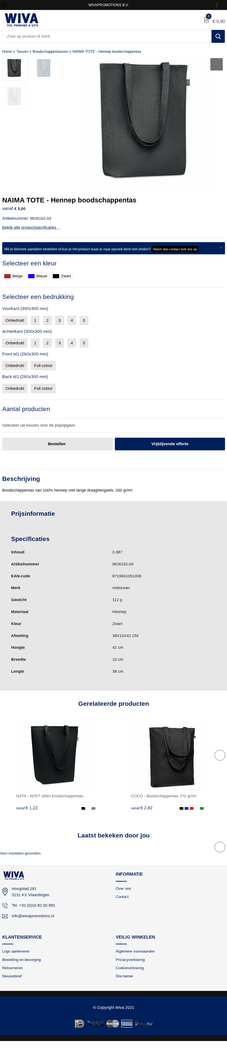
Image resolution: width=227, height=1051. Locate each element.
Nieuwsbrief (12, 976)
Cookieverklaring (130, 968)
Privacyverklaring (130, 959)
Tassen (22, 51)
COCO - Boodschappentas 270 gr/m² (164, 796)
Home (7, 51)
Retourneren (12, 968)
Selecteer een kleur (29, 263)
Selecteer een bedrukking (38, 296)
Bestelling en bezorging (21, 959)
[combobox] (106, 36)
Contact (122, 896)
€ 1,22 (27, 807)
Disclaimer (124, 976)
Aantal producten (26, 409)
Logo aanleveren (15, 951)
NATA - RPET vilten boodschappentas (49, 796)
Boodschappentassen (50, 51)
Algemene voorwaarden (135, 951)
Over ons (123, 888)
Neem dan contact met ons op (175, 249)
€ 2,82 (142, 807)
